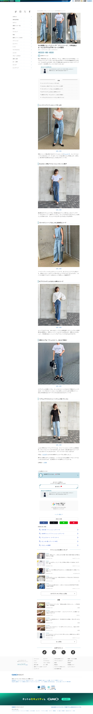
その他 (74, 710)
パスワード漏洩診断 (38, 680)
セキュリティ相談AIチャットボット (57, 680)
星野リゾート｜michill (17, 37)
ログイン (15, 22)
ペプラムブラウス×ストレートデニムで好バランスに (52, 97)
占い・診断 (15, 61)
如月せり (78, 615)
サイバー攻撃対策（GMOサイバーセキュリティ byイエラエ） (29, 681)
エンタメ (15, 52)
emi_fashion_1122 (76, 573)
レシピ (14, 46)
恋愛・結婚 (15, 58)
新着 (14, 28)
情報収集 (54, 710)
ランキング (15, 31)
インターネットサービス (15, 710)
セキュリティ (38, 710)
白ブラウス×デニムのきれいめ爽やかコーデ (50, 91)
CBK (47, 52)
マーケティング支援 (44, 710)
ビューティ (15, 43)
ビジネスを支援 (32, 710)
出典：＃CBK (58, 151)
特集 (14, 34)
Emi (79, 580)
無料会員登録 (16, 19)
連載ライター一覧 (16, 25)
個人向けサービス (68, 710)
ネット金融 (58, 710)
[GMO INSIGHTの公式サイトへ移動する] (18, 675)
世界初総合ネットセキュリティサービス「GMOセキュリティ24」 (23, 680)
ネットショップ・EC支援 (24, 710)
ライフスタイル (16, 49)
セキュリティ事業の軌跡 (66, 681)
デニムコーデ (41, 52)
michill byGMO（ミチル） (42, 10)
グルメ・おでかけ (16, 55)
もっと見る (59, 641)
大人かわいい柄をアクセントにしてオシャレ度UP (52, 86)
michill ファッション (44, 55)
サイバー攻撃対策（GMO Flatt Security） (48, 681)
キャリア (15, 64)
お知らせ (15, 16)
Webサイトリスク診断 (46, 680)
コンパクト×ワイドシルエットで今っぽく (50, 83)
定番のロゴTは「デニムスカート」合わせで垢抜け (52, 94)
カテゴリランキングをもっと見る (59, 593)
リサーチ (50, 710)
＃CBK (45, 462)
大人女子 (51, 52)
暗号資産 (63, 710)
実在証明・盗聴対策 (15, 681)
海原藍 (78, 607)
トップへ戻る (58, 514)
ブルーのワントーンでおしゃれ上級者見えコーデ (52, 88)
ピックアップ (16, 67)
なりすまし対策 (58, 681)
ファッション (16, 40)
